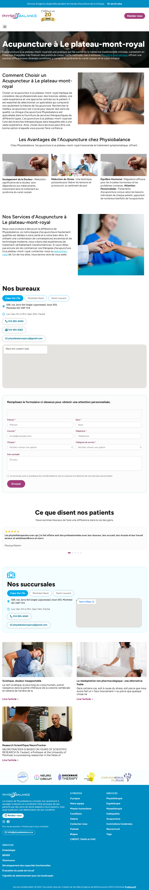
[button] (4, 26)
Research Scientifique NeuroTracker (24, 745)
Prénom (11, 420)
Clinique (11, 442)
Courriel (11, 431)
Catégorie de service (86, 442)
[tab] (12, 298)
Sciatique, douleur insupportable (21, 680)
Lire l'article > (10, 699)
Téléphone (81, 431)
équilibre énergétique (114, 55)
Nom (79, 420)
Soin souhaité (13, 454)
